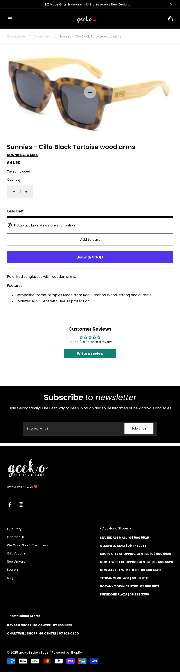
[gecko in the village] (90, 18)
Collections (42, 36)
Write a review (90, 353)
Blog (10, 578)
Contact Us (15, 537)
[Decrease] (11, 191)
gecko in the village (34, 652)
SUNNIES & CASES (22, 154)
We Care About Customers (28, 545)
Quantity (14, 179)
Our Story (14, 529)
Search (12, 569)
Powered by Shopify (67, 652)
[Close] (171, 4)
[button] (9, 18)
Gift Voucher (17, 553)
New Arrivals (16, 561)
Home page (16, 36)
